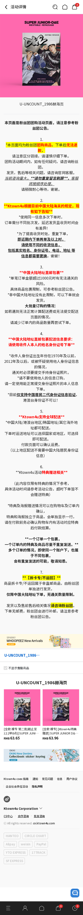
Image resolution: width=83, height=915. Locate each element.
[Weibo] (7, 799)
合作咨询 (23, 816)
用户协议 (71, 779)
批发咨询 (39, 816)
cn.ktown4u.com (44, 823)
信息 (59, 779)
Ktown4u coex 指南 (16, 779)
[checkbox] (5, 668)
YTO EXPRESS (16, 852)
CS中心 (8, 816)
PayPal (41, 844)
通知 (35, 779)
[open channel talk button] (75, 893)
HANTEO (12, 836)
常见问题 (47, 779)
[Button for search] (55, 6)
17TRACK (38, 852)
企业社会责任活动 (17, 786)
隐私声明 (37, 786)
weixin (25, 844)
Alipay (10, 844)
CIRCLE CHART (35, 836)
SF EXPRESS (14, 861)
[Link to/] (64, 6)
